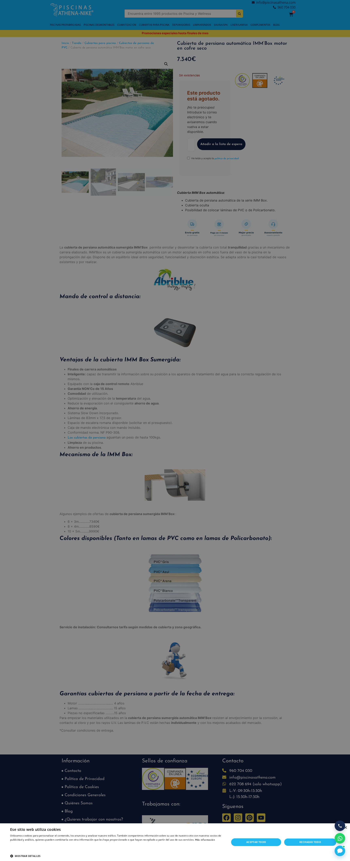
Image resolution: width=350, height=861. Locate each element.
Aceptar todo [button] (256, 842)
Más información (205, 840)
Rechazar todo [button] (310, 842)
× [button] (345, 827)
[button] (116, 856)
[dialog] (175, 430)
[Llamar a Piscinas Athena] (340, 825)
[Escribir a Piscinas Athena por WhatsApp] (340, 838)
